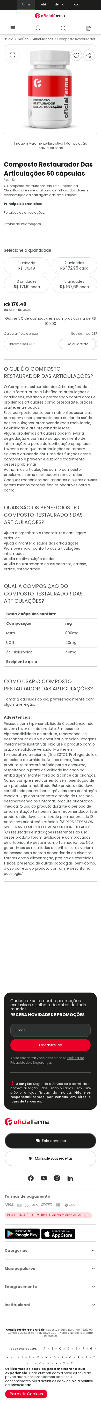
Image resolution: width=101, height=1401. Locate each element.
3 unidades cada (27, 284)
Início (8, 39)
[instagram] (57, 1183)
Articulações (43, 39)
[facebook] (31, 1183)
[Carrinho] (88, 28)
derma (59, 4)
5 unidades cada (74, 284)
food (76, 4)
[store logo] (50, 15)
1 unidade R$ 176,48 (26, 265)
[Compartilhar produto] (89, 55)
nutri (42, 4)
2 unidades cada (74, 265)
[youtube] (44, 1183)
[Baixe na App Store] (58, 1238)
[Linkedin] (70, 1183)
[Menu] (12, 28)
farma (26, 4)
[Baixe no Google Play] (22, 1238)
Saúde (23, 39)
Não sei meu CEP (84, 333)
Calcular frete (77, 344)
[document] (50, 1382)
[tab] (37, 28)
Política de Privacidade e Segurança (47, 1060)
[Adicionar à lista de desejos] (76, 55)
